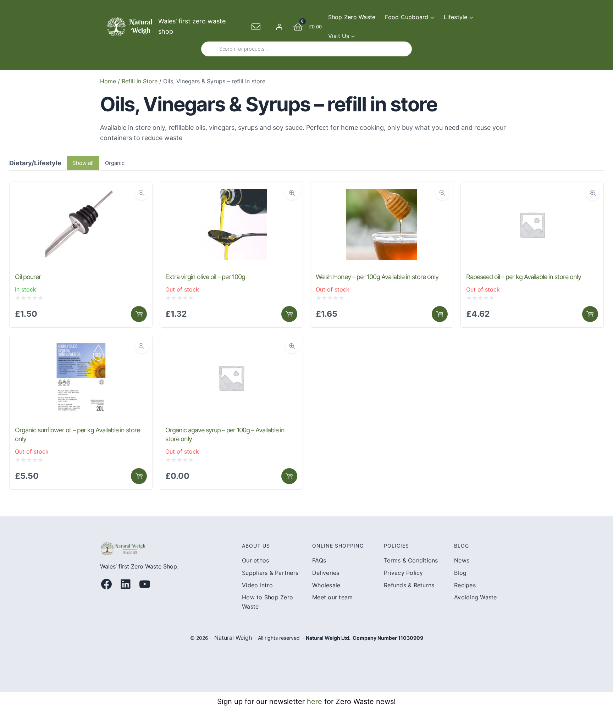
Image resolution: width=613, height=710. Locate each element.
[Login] (279, 27)
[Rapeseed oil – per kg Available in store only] (532, 194)
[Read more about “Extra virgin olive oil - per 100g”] (289, 314)
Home (108, 81)
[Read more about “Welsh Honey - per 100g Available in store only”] (440, 314)
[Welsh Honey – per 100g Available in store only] (381, 194)
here (314, 701)
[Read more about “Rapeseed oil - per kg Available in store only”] (590, 314)
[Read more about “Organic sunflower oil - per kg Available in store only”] (139, 476)
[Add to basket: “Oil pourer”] (139, 314)
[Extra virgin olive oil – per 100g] (231, 194)
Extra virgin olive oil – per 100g (205, 277)
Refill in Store (140, 81)
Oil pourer (28, 277)
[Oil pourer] (80, 194)
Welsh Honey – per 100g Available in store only (377, 277)
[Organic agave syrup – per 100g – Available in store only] (231, 347)
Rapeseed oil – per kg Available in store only (523, 277)
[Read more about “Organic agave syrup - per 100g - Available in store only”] (289, 476)
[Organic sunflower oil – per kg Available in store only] (80, 347)
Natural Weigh (233, 637)
